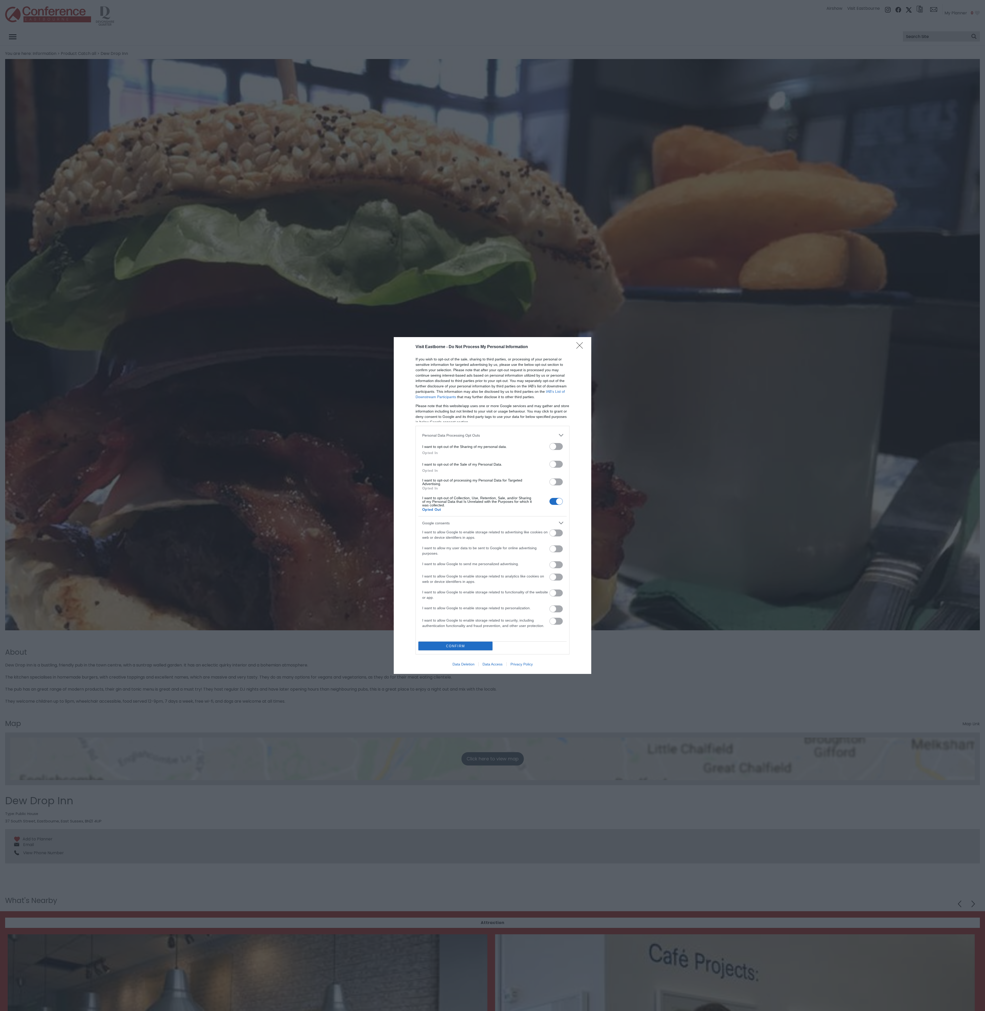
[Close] (581, 347)
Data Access (492, 664)
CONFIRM (455, 646)
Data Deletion (463, 664)
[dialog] (492, 505)
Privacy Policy (521, 664)
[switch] (556, 446)
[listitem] (492, 435)
